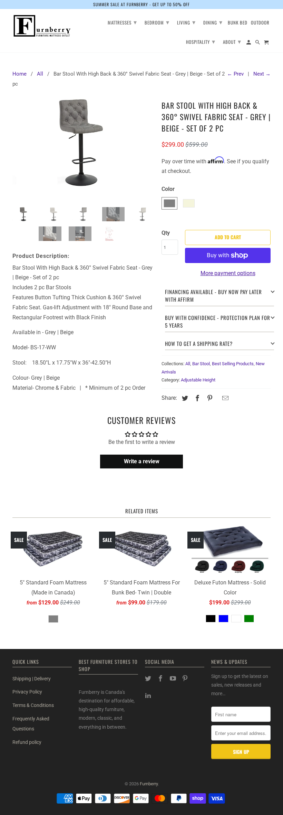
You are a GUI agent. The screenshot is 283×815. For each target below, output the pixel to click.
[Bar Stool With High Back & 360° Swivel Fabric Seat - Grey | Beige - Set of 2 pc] (83, 150)
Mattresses (122, 21)
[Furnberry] (42, 26)
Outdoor (260, 23)
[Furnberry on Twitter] (149, 678)
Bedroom (157, 21)
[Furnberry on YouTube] (173, 678)
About (232, 41)
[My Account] (249, 43)
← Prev (235, 74)
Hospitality (200, 41)
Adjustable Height (198, 379)
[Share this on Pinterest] (208, 398)
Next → (262, 74)
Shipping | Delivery (31, 678)
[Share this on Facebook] (196, 398)
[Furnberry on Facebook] (161, 678)
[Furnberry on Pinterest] (185, 678)
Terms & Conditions (33, 705)
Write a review (141, 461)
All (187, 363)
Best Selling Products (233, 363)
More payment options (228, 273)
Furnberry (149, 783)
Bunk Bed (237, 23)
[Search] (258, 43)
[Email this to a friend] (224, 398)
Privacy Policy (27, 692)
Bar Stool (201, 363)
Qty (166, 233)
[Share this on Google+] (217, 398)
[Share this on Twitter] (183, 398)
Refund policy (26, 742)
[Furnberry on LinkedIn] (149, 695)
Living (186, 21)
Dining (213, 21)
